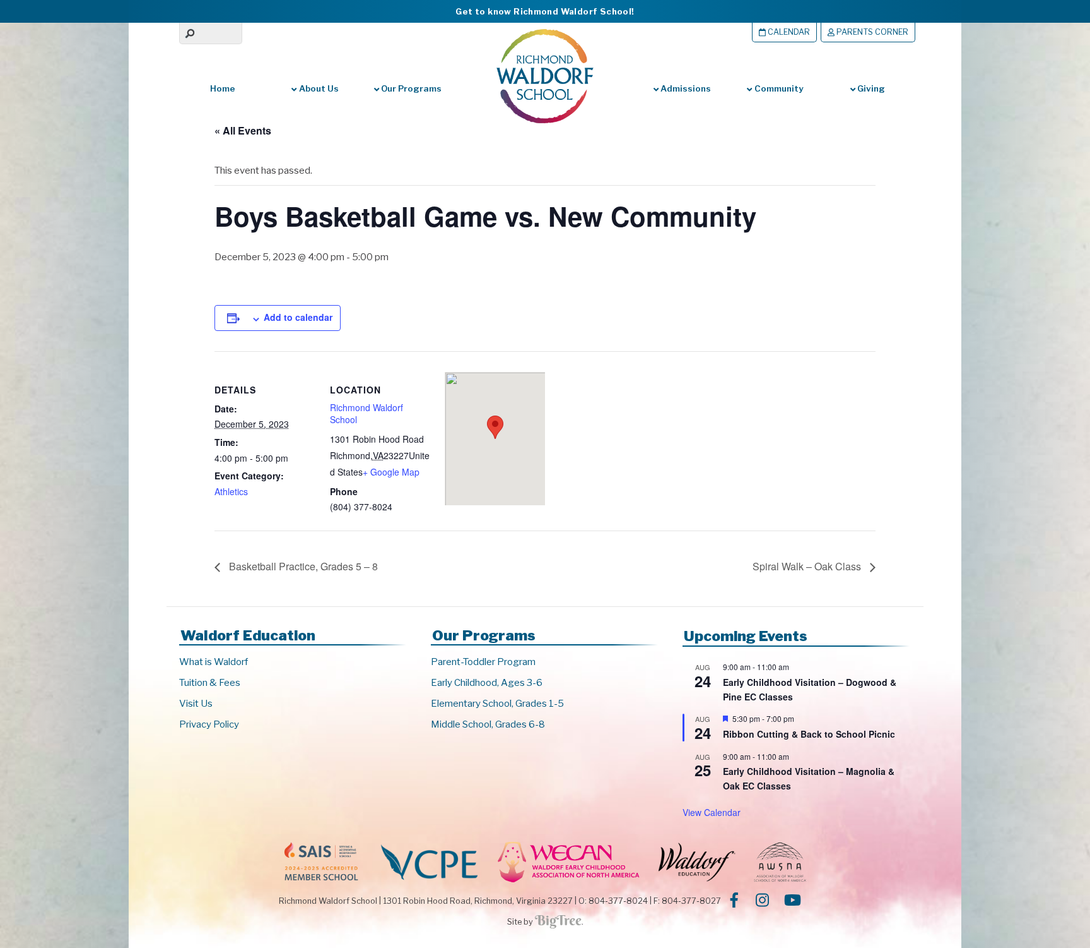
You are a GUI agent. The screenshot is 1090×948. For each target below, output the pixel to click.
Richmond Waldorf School (366, 413)
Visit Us (196, 703)
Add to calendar (298, 317)
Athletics (231, 491)
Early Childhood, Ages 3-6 (486, 682)
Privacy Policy (209, 724)
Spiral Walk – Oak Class (808, 566)
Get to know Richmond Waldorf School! (544, 11)
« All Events (242, 130)
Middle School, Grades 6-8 (488, 724)
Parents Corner (871, 32)
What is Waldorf (213, 662)
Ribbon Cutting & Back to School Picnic (809, 734)
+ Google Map (391, 471)
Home (222, 88)
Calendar (788, 32)
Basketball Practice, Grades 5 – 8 (302, 566)
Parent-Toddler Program (483, 662)
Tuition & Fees (209, 682)
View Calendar (712, 812)
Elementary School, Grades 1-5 (497, 703)
